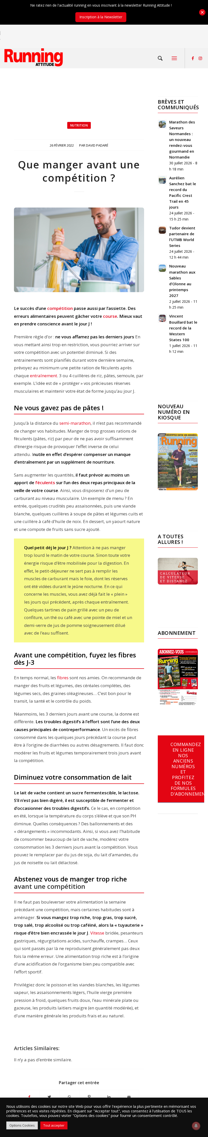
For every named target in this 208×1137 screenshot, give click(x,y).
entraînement (43, 375)
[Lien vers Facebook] (193, 58)
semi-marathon (75, 423)
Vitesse (97, 933)
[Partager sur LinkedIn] (109, 1096)
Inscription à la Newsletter (100, 16)
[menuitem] (160, 58)
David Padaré (97, 145)
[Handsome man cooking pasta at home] (79, 249)
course (110, 316)
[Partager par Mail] (129, 1096)
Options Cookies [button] (22, 1125)
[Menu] (174, 58)
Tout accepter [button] (53, 1125)
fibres (62, 678)
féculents (45, 482)
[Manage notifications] (196, 1126)
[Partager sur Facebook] (29, 1096)
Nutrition (79, 125)
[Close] (202, 12)
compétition (60, 308)
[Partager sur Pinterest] (89, 1096)
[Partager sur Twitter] (49, 1096)
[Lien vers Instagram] (200, 58)
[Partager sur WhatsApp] (69, 1096)
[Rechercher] (160, 58)
